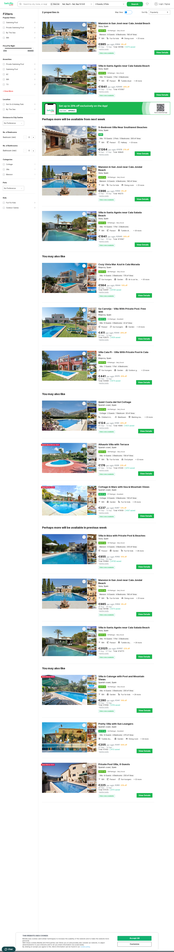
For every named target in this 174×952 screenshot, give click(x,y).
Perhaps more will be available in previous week (74, 527)
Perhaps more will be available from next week (73, 119)
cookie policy (85, 947)
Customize (134, 944)
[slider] (4, 48)
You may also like (53, 256)
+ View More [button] (8, 91)
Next (82, 37)
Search (134, 4)
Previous (47, 37)
